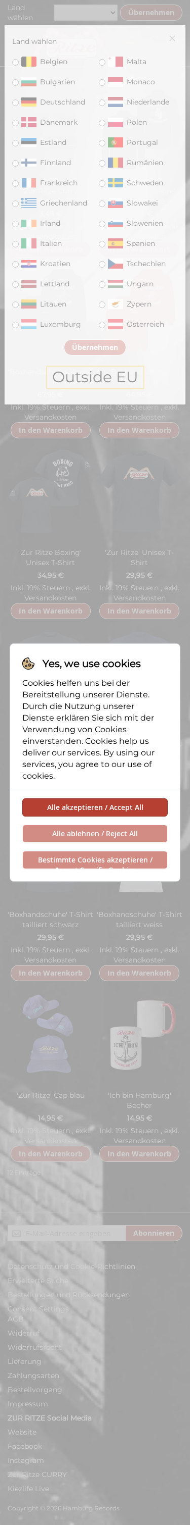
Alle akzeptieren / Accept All (95, 807)
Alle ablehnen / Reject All (95, 833)
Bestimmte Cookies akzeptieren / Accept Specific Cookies (95, 862)
